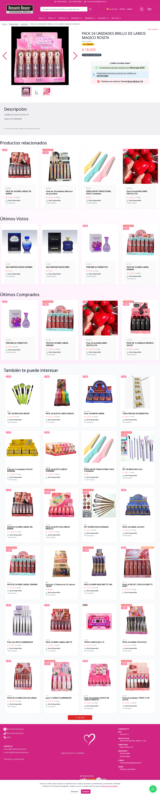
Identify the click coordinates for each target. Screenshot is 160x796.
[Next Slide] (75, 56)
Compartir (154, 29)
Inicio (41, 18)
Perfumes (62, 18)
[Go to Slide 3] (47, 91)
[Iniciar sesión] (141, 9)
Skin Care (114, 18)
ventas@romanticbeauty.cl (15, 749)
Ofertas (122, 9)
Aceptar (85, 791)
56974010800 (61, 2)
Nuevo (50, 18)
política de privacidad (109, 786)
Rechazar (74, 791)
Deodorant (75, 18)
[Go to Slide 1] (26, 91)
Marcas (129, 9)
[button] (40, 56)
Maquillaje (89, 18)
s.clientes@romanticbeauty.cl (16, 752)
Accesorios (102, 18)
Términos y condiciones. (14, 759)
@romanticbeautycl (15, 729)
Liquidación (113, 9)
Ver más (81, 717)
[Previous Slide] (4, 56)
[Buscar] (90, 9)
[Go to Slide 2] (36, 91)
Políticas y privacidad (127, 769)
